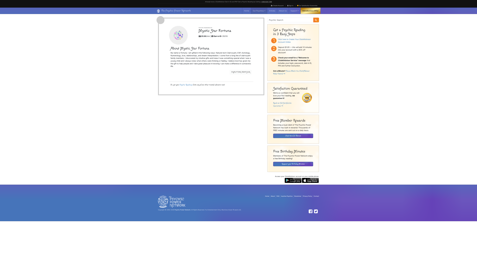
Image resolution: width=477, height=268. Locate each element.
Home (246, 11)
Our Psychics (258, 11)
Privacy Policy (307, 196)
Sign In (290, 5)
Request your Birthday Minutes (293, 164)
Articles (272, 11)
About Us (283, 11)
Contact (316, 196)
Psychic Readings (186, 85)
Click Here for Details (293, 136)
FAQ (278, 196)
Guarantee (308, 5)
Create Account (278, 5)
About (273, 196)
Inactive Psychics (287, 196)
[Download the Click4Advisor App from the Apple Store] (310, 180)
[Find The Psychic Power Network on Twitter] (316, 211)
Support (294, 11)
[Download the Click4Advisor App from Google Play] (293, 180)
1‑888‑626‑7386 (266, 2)
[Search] (316, 20)
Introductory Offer (310, 11)
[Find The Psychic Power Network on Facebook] (310, 211)
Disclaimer (297, 196)
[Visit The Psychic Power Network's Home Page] (171, 201)
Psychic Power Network (182, 210)
